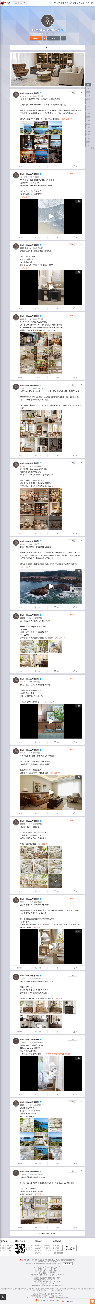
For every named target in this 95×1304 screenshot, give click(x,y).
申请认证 (38, 1245)
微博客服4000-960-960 (30, 1260)
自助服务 (56, 1248)
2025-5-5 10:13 (25, 544)
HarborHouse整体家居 (29, 93)
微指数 (9, 1250)
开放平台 (38, 1253)
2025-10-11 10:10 (26, 388)
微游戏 (2, 1250)
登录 (92, 3)
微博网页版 (40, 96)
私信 (53, 38)
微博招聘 (64, 1260)
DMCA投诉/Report (38, 1264)
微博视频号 (36, 177)
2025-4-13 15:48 (26, 1042)
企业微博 (38, 1248)
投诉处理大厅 (27, 1264)
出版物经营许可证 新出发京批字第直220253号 (47, 1286)
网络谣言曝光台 (57, 1291)
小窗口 (78, 201)
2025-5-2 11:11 (25, 753)
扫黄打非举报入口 (45, 1291)
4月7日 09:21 (24, 177)
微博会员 (3, 1248)
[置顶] (23, 99)
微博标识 (38, 1250)
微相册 (9, 1248)
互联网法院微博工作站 (53, 1264)
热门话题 (10, 1245)
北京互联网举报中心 (21, 1289)
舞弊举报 (48, 1260)
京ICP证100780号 (40, 1267)
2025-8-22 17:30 (26, 466)
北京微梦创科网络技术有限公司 (57, 1297)
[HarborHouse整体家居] (16, 97)
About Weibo (55, 1260)
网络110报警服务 (55, 1289)
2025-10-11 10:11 (26, 319)
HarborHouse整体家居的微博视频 (57, 1054)
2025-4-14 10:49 (26, 979)
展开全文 (67, 119)
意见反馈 (41, 1260)
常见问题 (56, 1245)
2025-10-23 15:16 (26, 248)
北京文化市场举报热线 (69, 1289)
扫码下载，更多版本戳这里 (29, 1247)
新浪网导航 (71, 1260)
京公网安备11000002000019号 (48, 1300)
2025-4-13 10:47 (26, 1105)
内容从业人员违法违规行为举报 (39, 1289)
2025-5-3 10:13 (25, 682)
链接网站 (47, 1245)
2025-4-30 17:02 (26, 902)
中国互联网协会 (83, 1289)
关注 (36, 38)
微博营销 (47, 1248)
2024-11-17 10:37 (26, 96)
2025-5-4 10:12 (25, 618)
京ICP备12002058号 (53, 1267)
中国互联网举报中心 (7, 1289)
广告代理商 (47, 1250)
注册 (87, 3)
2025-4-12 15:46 (26, 1174)
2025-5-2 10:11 (25, 824)
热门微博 (3, 1245)
